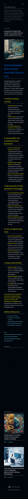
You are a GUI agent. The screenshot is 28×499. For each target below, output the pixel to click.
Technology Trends (8, 340)
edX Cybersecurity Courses (14, 323)
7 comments (10, 442)
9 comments (10, 477)
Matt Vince (17, 489)
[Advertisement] (14, 397)
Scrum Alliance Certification (14, 325)
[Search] (23, 4)
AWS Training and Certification (15, 321)
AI (7, 334)
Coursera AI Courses (13, 316)
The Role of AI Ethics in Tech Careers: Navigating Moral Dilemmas (14, 471)
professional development (9, 338)
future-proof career (8, 336)
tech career (18, 338)
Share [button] (5, 332)
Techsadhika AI (9, 7)
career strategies (18, 334)
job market (15, 336)
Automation (11, 334)
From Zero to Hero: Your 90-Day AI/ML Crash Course (12, 437)
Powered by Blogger (15, 486)
